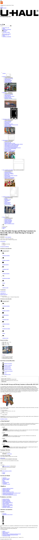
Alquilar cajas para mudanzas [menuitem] (9, 178)
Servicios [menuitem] (5, 201)
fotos (3, 244)
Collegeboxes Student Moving (7, 505)
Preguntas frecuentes (5, 482)
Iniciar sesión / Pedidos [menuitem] (6, 32)
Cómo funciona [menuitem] (6, 200)
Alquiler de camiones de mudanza (7, 488)
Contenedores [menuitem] (6, 119)
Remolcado (4, 92)
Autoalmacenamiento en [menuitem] (9, 143)
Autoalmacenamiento (5, 264)
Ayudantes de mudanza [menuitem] (6, 196)
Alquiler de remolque (5, 490)
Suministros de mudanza (5, 273)
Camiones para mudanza (6, 255)
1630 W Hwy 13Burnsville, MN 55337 (4, 294)
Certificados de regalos (6, 506)
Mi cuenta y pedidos (5, 479)
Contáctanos (4, 477)
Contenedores (13, 119)
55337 (3, 228)
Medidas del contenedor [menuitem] (8, 126)
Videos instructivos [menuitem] (7, 79)
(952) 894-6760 (2, 241)
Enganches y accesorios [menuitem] (8, 82)
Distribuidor (4, 513)
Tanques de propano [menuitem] (7, 222)
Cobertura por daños (5, 503)
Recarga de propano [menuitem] (7, 219)
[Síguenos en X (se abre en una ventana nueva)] (3, 522)
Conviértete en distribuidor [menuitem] (6, 29)
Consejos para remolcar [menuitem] (8, 80)
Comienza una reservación (8, 94)
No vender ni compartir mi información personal (10, 534)
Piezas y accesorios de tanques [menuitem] (9, 223)
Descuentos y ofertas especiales (7, 507)
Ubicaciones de (6, 535)
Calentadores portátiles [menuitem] (8, 221)
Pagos (3, 480)
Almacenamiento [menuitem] (5, 140)
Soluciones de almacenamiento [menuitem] (9, 177)
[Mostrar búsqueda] (3, 24)
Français (3, 472)
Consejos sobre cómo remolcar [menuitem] (9, 96)
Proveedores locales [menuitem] (7, 199)
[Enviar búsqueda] (11, 25)
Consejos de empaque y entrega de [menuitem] (11, 124)
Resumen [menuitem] (5, 198)
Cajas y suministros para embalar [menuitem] (7, 169)
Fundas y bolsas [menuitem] (7, 174)
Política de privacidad (5, 532)
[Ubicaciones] (4, 24)
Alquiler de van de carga (6, 489)
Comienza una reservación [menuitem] (8, 78)
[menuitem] (21, 94)
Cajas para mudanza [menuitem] (7, 171)
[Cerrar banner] (1, 0)
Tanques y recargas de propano (7, 504)
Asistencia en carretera (6, 478)
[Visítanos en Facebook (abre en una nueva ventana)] (3, 516)
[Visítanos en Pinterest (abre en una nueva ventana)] (3, 519)
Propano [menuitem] (3, 217)
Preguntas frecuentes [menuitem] (7, 81)
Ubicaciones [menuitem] (5, 30)
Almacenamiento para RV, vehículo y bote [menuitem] (11, 145)
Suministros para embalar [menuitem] (8, 172)
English (3, 473)
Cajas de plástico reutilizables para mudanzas (9, 494)
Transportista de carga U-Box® (7, 514)
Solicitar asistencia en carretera (7, 470)
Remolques (8, 76)
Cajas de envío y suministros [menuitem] (9, 173)
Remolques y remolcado (5, 260)
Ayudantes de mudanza (14, 196)
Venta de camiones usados (6, 501)
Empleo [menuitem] (3, 28)
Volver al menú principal (8, 77)
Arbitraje (3, 531)
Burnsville (4, 227)
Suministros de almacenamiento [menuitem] (9, 151)
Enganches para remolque (6, 278)
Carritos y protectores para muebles (8, 491)
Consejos (3, 481)
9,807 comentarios (8, 237)
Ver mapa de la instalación (4, 246)
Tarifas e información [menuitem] (7, 121)
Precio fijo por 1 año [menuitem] (5, 27)
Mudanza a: (4, 380)
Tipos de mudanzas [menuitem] (7, 202)
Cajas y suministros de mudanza (7, 502)
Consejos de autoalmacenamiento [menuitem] (9, 150)
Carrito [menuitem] (4, 31)
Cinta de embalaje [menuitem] (7, 176)
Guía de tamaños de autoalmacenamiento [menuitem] (11, 146)
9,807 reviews (9, 453)
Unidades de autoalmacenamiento (7, 493)
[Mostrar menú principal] (1, 9)
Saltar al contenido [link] (3, 7)
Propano (7, 217)
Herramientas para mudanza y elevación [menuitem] (10, 175)
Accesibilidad (4, 483)
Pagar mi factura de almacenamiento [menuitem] (10, 148)
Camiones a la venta (5, 287)
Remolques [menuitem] (4, 76)
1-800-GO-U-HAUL (6, 466)
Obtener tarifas (4, 381)
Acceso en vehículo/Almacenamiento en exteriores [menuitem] (12, 147)
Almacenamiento (11, 140)
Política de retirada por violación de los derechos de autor (11, 533)
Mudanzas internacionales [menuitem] (8, 123)
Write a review (2, 458)
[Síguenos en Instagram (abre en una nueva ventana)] (3, 518)
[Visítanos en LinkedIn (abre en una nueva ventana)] (3, 521)
